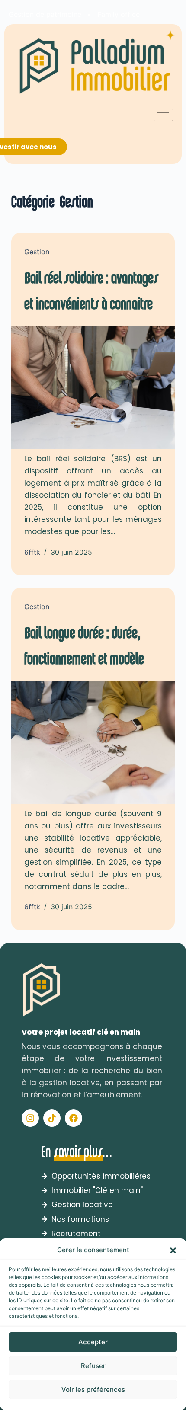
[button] (173, 1250)
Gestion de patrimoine (45, 14)
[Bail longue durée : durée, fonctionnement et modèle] (93, 742)
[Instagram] (30, 1118)
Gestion (36, 251)
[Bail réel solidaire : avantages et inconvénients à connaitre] (93, 387)
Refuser (93, 1366)
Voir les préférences (93, 1389)
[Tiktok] (52, 1118)
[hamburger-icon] (163, 115)
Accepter (93, 1342)
